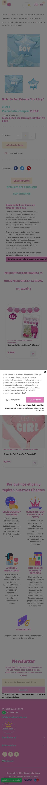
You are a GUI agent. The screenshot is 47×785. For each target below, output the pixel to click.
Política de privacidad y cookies (30, 405)
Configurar (12, 399)
